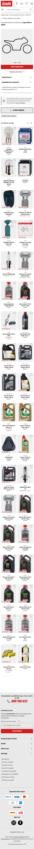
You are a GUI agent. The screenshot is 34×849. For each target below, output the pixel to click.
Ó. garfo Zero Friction (25, 667)
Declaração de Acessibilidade (10, 774)
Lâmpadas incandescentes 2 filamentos (9, 151)
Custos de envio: (5, 839)
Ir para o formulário (20, 103)
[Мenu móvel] (2, 9)
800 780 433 (19, 701)
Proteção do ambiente (8, 777)
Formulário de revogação (9, 771)
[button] (31, 9)
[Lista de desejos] (26, 3)
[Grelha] (27, 123)
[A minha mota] (21, 3)
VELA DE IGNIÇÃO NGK (9, 274)
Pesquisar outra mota (15, 71)
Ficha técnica (5, 759)
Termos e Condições (7, 762)
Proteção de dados (7, 765)
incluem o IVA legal (19, 837)
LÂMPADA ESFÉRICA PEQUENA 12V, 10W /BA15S (8, 182)
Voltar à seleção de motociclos (11, 18)
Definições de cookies (8, 780)
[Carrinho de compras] (31, 3)
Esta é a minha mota (17, 67)
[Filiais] (16, 3)
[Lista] (31, 123)
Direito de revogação (8, 768)
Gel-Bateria (25, 181)
